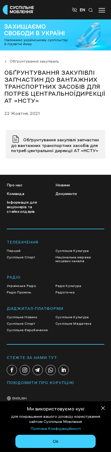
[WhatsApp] (51, 370)
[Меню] (102, 10)
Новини (63, 185)
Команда (15, 194)
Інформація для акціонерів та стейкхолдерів (22, 206)
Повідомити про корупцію (40, 383)
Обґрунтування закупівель (34, 61)
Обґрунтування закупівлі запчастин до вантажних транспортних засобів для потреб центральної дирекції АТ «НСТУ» (55, 145)
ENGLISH (19, 398)
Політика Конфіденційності (55, 428)
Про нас (14, 185)
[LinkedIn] (63, 370)
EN (82, 10)
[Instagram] (25, 370)
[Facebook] (12, 370)
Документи (66, 194)
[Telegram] (38, 370)
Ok (55, 441)
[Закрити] (103, 409)
